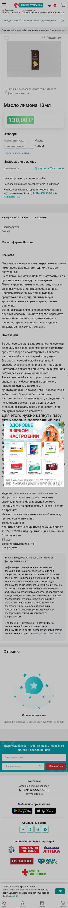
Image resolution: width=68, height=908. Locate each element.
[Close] (60, 425)
